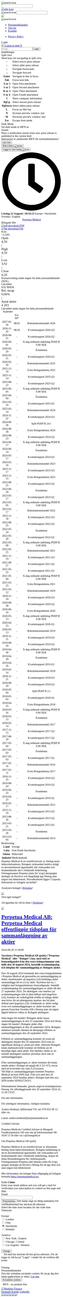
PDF (22, 225)
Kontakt (12, 30)
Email (4, 1194)
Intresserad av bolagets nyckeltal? (19, 882)
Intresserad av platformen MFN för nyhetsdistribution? (30, 139)
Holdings (38, 902)
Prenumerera (9, 1201)
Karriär (15, 1291)
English (16, 216)
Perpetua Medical (31, 219)
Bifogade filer (8, 222)
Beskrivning (7, 843)
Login (36, 49)
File (21, 228)
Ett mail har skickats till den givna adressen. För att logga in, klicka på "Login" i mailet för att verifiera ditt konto (30, 1257)
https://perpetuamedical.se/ (25, 1176)
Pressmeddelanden (18, 24)
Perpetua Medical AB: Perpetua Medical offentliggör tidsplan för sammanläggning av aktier (28, 929)
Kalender (8, 311)
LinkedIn (24, 1291)
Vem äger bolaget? (11, 897)
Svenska (5, 216)
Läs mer (35, 1276)
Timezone (6, 1210)
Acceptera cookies (12, 1280)
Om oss (12, 27)
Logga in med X (13, 45)
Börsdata (27, 888)
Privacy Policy (16, 36)
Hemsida (6, 1291)
